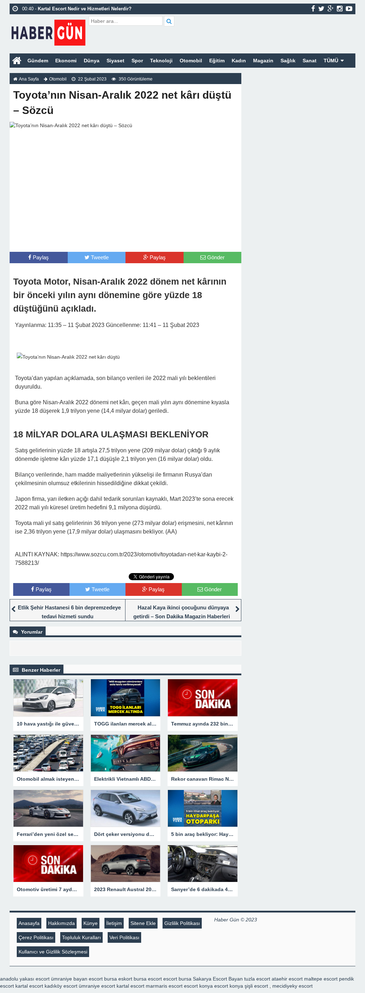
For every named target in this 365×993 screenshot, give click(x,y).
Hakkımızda (61, 923)
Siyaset (115, 60)
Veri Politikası (124, 937)
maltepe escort (321, 979)
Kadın (239, 60)
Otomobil (191, 60)
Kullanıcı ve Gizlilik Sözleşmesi (53, 952)
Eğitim (217, 60)
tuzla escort (257, 979)
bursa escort (148, 979)
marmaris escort (164, 986)
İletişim (114, 923)
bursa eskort (118, 979)
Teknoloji (161, 60)
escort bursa (177, 979)
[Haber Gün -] (48, 31)
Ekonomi (66, 60)
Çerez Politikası (36, 937)
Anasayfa (29, 923)
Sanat (310, 60)
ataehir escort (287, 979)
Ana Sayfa (29, 79)
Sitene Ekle (143, 923)
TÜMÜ (331, 60)
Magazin (263, 60)
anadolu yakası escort (25, 979)
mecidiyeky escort (292, 986)
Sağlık (288, 60)
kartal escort (29, 986)
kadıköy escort (61, 986)
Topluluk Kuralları (81, 937)
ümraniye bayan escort (77, 979)
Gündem (37, 60)
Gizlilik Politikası (182, 923)
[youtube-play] (349, 8)
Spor (137, 60)
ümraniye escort (97, 986)
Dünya (91, 60)
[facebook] (313, 8)
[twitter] (321, 8)
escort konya (198, 986)
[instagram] (340, 8)
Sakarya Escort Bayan (218, 979)
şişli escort (256, 986)
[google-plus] (331, 8)
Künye (90, 923)
